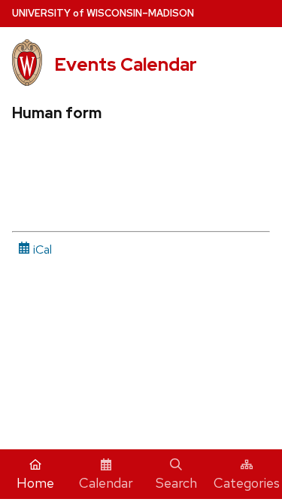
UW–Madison (103, 13)
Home (35, 482)
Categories (247, 482)
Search (176, 482)
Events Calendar (125, 64)
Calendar (106, 482)
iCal (41, 249)
